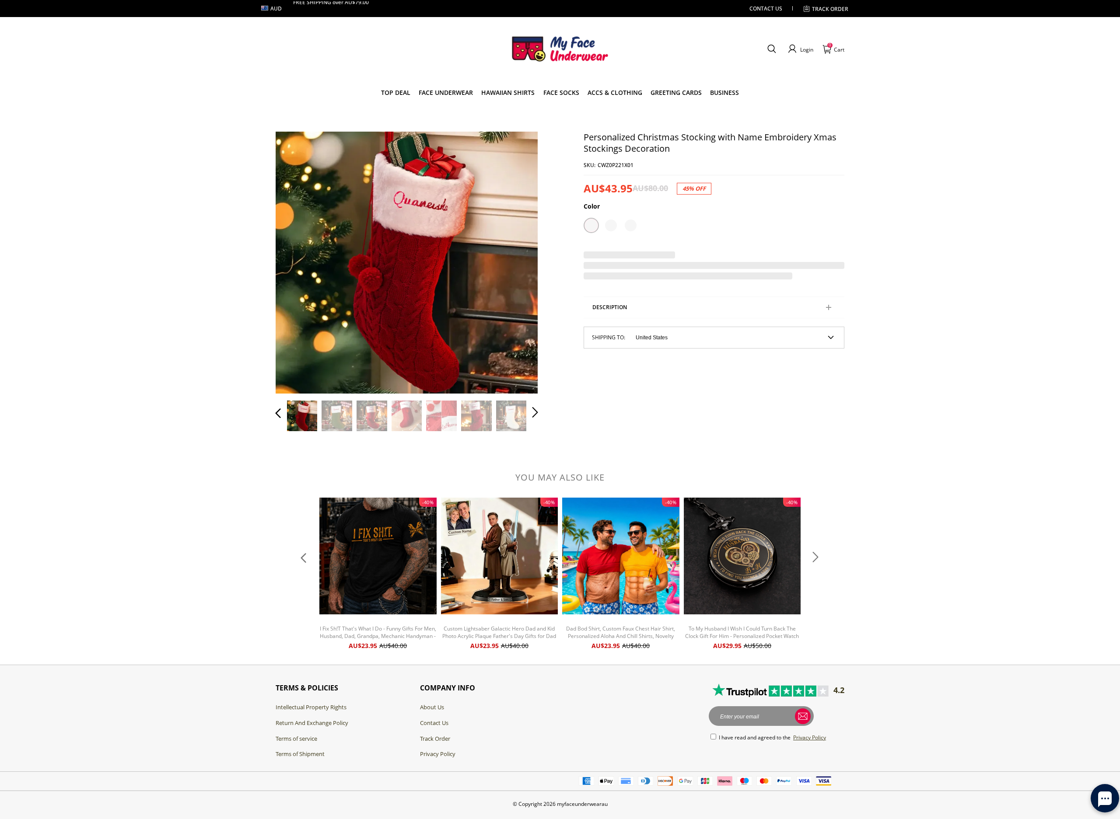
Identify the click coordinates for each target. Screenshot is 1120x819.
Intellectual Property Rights (311, 707)
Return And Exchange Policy (312, 723)
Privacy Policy (437, 754)
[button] (771, 49)
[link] (395, 93)
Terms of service (296, 738)
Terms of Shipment (300, 754)
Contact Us (434, 723)
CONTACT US (765, 8)
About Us (432, 707)
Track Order (830, 9)
